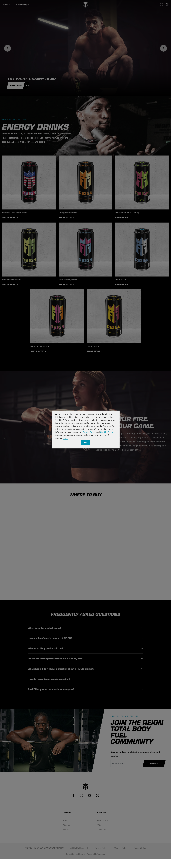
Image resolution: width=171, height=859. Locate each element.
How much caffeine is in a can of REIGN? (50, 638)
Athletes (66, 825)
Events (66, 829)
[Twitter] (97, 795)
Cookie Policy (106, 432)
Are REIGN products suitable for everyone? (51, 689)
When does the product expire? (44, 628)
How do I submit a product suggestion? (49, 679)
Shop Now (8, 217)
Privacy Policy (89, 432)
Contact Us (101, 829)
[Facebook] (73, 795)
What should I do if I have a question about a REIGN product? (61, 668)
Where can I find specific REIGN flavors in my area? (55, 658)
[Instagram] (81, 795)
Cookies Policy (120, 847)
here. (65, 438)
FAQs (99, 825)
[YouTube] (89, 795)
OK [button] (85, 442)
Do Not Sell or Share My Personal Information (85, 854)
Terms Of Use (140, 847)
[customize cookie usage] (70, 439)
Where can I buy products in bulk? (46, 648)
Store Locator (102, 820)
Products (66, 820)
